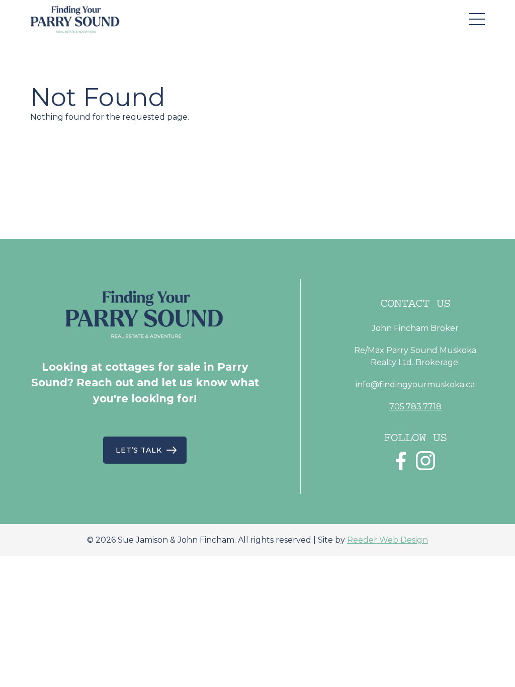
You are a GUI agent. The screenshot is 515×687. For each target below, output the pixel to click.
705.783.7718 (415, 406)
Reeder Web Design (387, 540)
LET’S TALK (138, 450)
